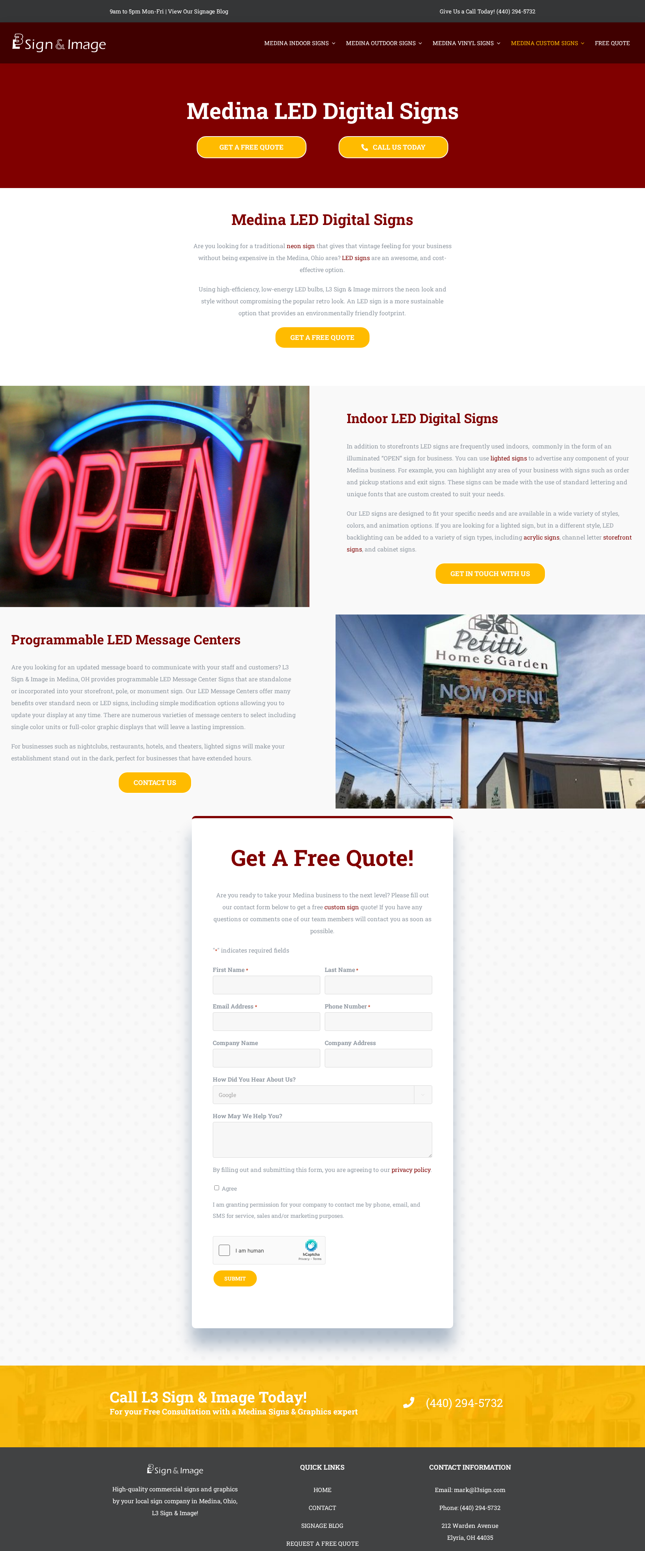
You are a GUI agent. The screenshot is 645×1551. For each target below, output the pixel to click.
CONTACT (322, 1507)
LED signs (356, 258)
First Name (230, 969)
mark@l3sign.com (479, 1490)
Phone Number (347, 1006)
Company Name (235, 1043)
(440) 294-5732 (480, 1507)
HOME (322, 1490)
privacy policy (411, 1169)
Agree (229, 1188)
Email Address (235, 1006)
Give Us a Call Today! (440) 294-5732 (487, 11)
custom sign (341, 907)
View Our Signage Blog (198, 11)
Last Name (341, 969)
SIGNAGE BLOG (322, 1525)
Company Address (350, 1043)
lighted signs (508, 458)
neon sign (301, 246)
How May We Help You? (247, 1116)
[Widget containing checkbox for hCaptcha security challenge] (269, 1250)
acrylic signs (542, 537)
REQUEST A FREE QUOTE (322, 1543)
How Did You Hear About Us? (254, 1079)
